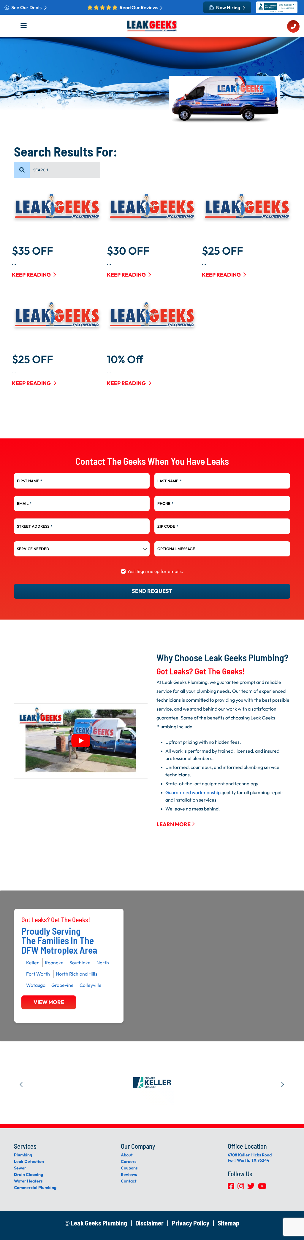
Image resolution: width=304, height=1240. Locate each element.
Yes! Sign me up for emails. (155, 571)
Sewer (20, 1168)
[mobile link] (293, 27)
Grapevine (62, 985)
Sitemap (228, 1223)
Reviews (129, 1174)
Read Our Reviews (139, 7)
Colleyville (91, 985)
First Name (29, 480)
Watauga (35, 985)
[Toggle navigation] (25, 27)
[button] (21, 1082)
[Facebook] (231, 1187)
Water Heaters (28, 1181)
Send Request (152, 591)
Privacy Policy (190, 1223)
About (127, 1155)
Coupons (129, 1168)
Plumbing (23, 1155)
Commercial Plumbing (35, 1187)
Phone (165, 503)
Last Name (169, 480)
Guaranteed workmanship (193, 792)
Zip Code (167, 526)
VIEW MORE (49, 1002)
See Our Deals (26, 7)
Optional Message (176, 548)
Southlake (80, 962)
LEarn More (173, 824)
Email (24, 503)
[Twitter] (251, 1187)
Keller (32, 962)
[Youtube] (262, 1187)
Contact (129, 1181)
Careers (128, 1161)
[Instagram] (241, 1187)
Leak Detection (29, 1161)
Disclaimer (149, 1223)
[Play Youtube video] (81, 740)
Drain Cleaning (28, 1174)
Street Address (34, 526)
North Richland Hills (76, 974)
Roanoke (54, 962)
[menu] (22, 170)
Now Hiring (228, 7)
